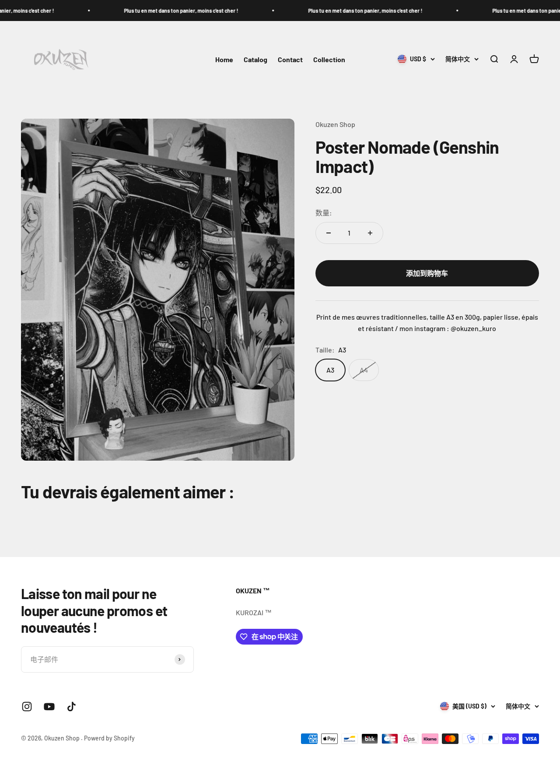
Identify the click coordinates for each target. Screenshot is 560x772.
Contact (290, 59)
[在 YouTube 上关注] (49, 706)
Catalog (255, 59)
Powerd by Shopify (109, 738)
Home (224, 59)
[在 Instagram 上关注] (27, 706)
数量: (323, 212)
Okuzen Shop (335, 124)
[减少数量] (328, 232)
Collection (329, 59)
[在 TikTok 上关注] (71, 706)
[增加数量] (370, 232)
